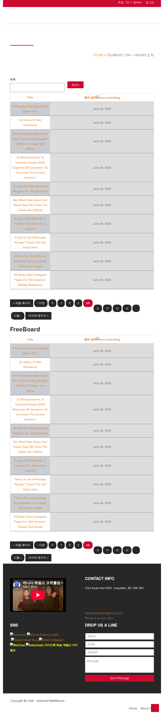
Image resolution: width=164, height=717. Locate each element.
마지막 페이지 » (38, 315)
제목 (13, 79)
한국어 (137, 2)
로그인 (150, 2)
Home (98, 55)
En (128, 2)
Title (30, 97)
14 (127, 308)
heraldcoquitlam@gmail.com (104, 613)
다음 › (17, 315)
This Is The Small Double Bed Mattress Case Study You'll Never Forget (30, 261)
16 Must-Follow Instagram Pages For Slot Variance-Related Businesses (30, 279)
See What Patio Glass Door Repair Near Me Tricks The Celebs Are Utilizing (30, 205)
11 (98, 308)
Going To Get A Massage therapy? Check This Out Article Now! (30, 242)
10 (88, 303)
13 (117, 308)
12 (107, 308)
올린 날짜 (90, 97)
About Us (147, 708)
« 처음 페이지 (21, 303)
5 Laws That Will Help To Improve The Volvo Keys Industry (30, 223)
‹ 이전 (41, 303)
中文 (121, 2)
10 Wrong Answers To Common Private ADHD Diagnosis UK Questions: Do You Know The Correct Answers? (30, 167)
